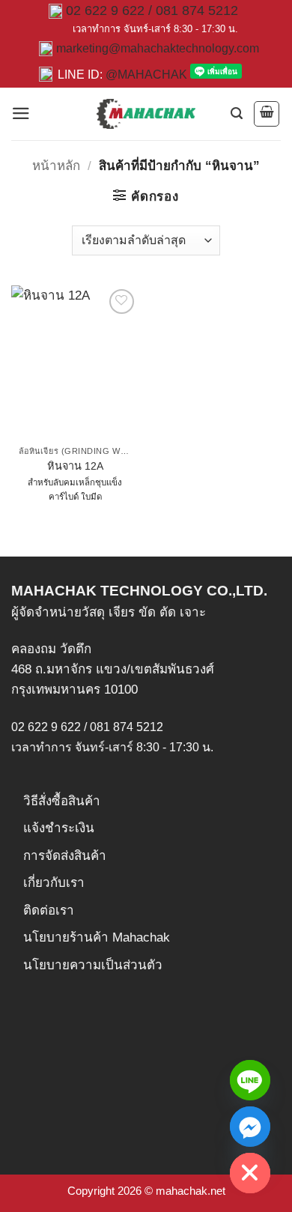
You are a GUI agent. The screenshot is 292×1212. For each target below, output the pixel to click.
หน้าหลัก (56, 166)
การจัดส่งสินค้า (64, 856)
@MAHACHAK (146, 74)
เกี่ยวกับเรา (54, 883)
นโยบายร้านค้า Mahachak (96, 937)
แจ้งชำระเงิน (58, 828)
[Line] (250, 1080)
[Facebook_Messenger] (250, 1126)
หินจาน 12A (75, 466)
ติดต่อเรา (48, 910)
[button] (21, 113)
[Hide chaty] (250, 1173)
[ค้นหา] (237, 114)
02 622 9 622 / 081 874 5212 (152, 10)
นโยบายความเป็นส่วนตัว (92, 965)
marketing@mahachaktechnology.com (157, 48)
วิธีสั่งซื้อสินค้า (61, 801)
